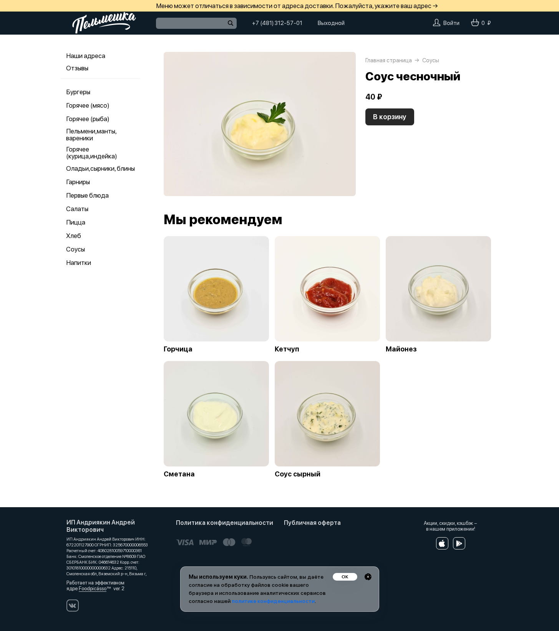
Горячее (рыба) (87, 119)
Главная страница (388, 60)
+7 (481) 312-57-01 (277, 23)
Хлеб (73, 236)
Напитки (78, 262)
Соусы (75, 249)
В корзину (389, 117)
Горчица (178, 349)
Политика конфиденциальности (224, 522)
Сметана (179, 474)
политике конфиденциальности (273, 601)
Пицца (75, 222)
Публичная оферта (312, 522)
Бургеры (78, 92)
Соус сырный (297, 474)
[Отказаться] (368, 576)
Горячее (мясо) (87, 105)
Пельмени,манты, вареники (91, 134)
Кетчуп (287, 349)
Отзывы (77, 68)
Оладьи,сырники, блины (100, 168)
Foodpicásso (92, 588)
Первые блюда (87, 195)
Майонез (401, 349)
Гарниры (78, 182)
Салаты (77, 209)
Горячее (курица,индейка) (91, 152)
